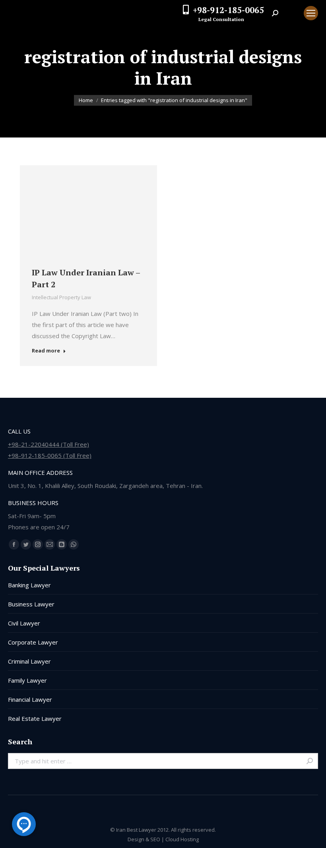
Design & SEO (144, 839)
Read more (46, 350)
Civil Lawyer (24, 623)
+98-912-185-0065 (228, 9)
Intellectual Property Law (61, 297)
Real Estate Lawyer (35, 718)
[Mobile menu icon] (311, 13)
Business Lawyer (31, 604)
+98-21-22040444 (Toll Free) (48, 444)
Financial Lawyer (30, 699)
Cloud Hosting (182, 839)
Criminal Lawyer (29, 661)
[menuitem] (291, 13)
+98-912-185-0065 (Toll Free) (49, 455)
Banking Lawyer (29, 585)
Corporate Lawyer (33, 642)
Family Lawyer (27, 680)
